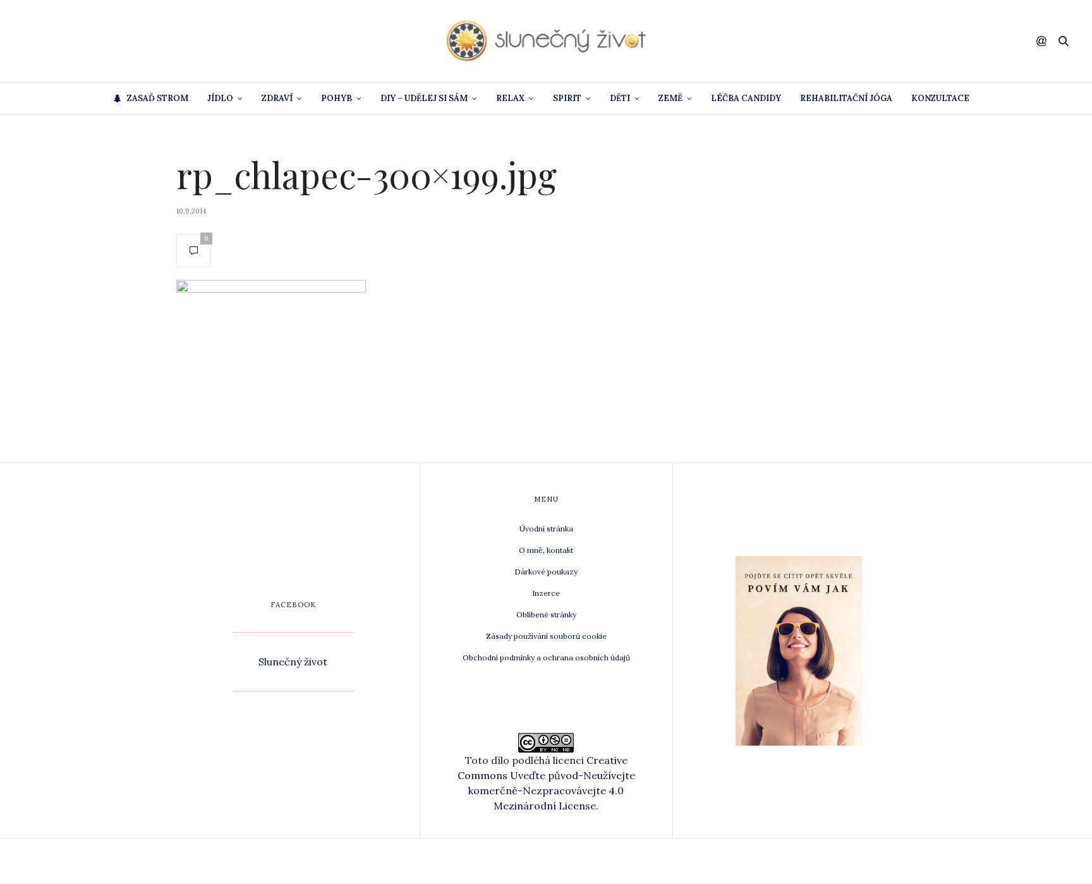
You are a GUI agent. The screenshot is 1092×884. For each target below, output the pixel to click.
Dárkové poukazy (546, 571)
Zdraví (277, 98)
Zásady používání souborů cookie (546, 636)
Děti (620, 98)
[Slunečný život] (546, 41)
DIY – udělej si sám (424, 98)
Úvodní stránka (546, 528)
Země (670, 98)
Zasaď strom (157, 98)
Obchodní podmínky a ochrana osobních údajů (546, 657)
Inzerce (546, 593)
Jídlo (220, 98)
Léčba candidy (746, 98)
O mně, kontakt (546, 550)
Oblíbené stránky (546, 614)
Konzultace (940, 98)
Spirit (567, 98)
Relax (510, 98)
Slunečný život (292, 661)
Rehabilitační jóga (846, 98)
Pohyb (336, 98)
